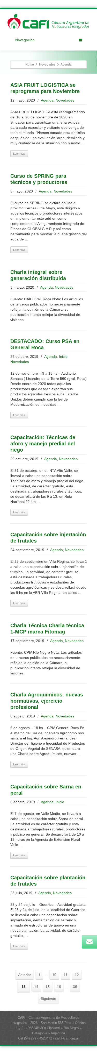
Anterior (24, 975)
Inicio (63, 356)
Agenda (47, 100)
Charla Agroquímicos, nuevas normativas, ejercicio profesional (46, 701)
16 (59, 987)
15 (48, 987)
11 (66, 975)
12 (77, 975)
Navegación (25, 40)
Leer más (19, 153)
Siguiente (48, 998)
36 (75, 987)
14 (36, 987)
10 (54, 975)
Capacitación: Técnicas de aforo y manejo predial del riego (42, 444)
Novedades (65, 100)
